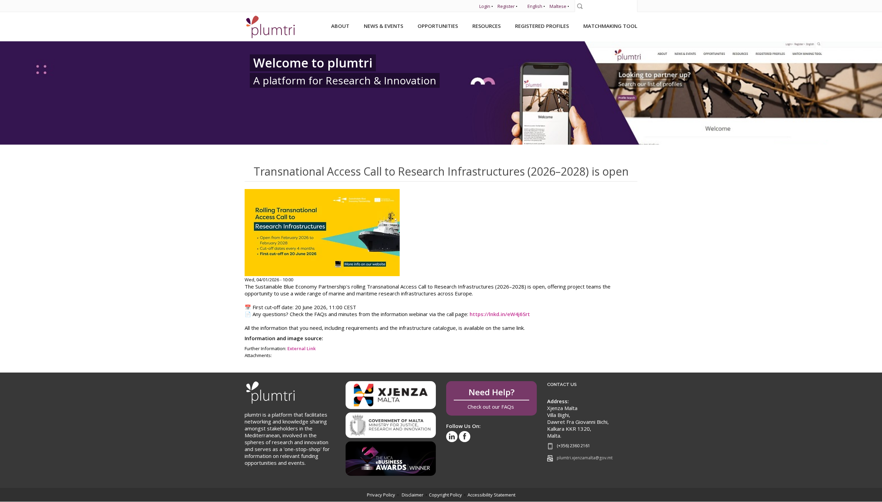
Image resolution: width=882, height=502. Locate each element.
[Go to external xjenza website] (391, 394)
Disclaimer (412, 495)
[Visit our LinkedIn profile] (452, 436)
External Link (301, 348)
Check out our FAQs (491, 398)
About (340, 25)
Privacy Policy (381, 495)
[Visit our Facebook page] (464, 436)
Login (484, 6)
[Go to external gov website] (391, 423)
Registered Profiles (542, 25)
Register (506, 6)
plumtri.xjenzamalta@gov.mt (585, 458)
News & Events (383, 25)
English (534, 6)
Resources (486, 25)
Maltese (558, 6)
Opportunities (438, 25)
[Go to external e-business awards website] (391, 456)
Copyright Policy (445, 495)
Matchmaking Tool (610, 25)
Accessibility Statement (491, 495)
